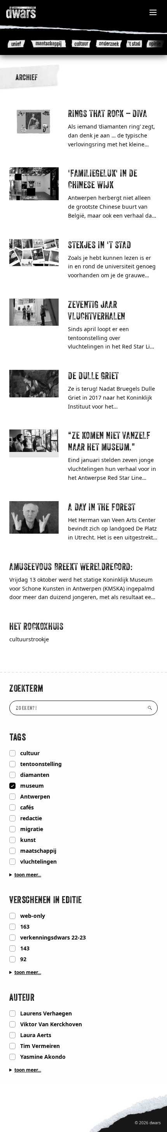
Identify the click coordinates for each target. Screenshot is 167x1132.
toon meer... (27, 875)
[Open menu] (153, 12)
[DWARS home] (29, 12)
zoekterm (26, 688)
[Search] (150, 708)
